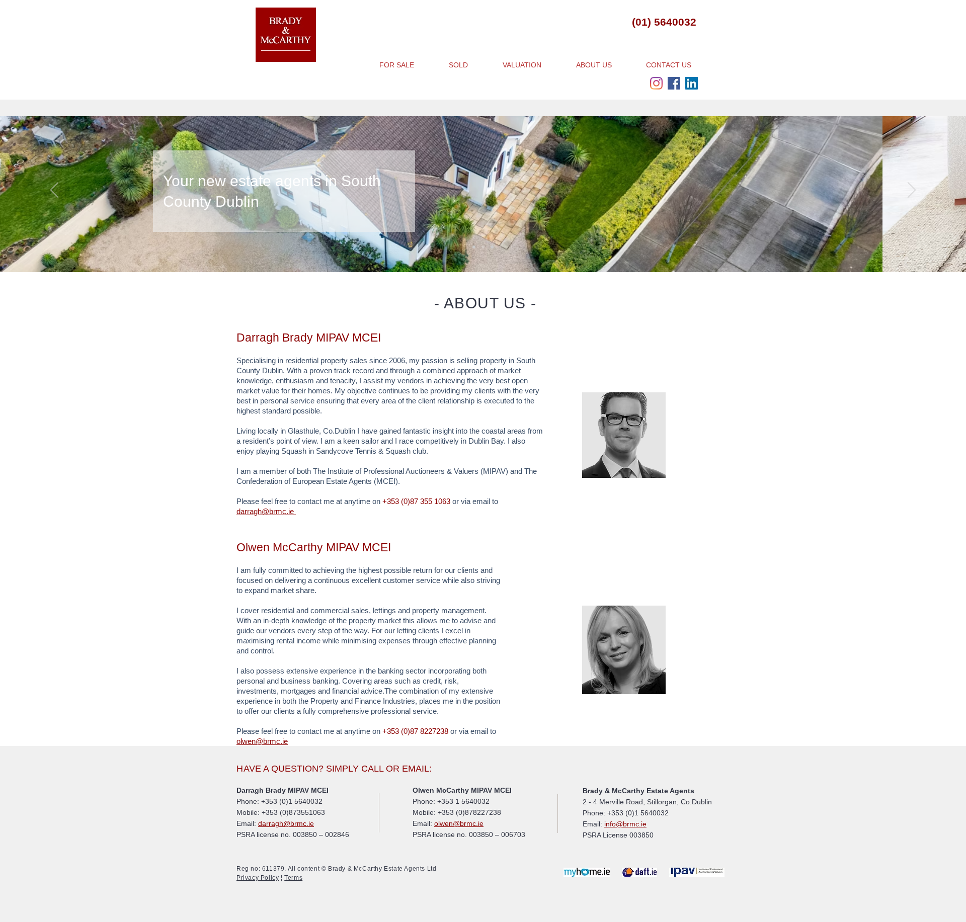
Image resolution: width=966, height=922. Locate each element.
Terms (293, 877)
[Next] (912, 190)
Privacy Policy (257, 877)
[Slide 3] (492, 246)
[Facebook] (674, 83)
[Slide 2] (483, 246)
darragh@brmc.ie (266, 511)
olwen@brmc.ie (262, 741)
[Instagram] (656, 83)
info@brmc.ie (625, 824)
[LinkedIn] (691, 83)
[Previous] (54, 190)
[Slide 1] (473, 246)
